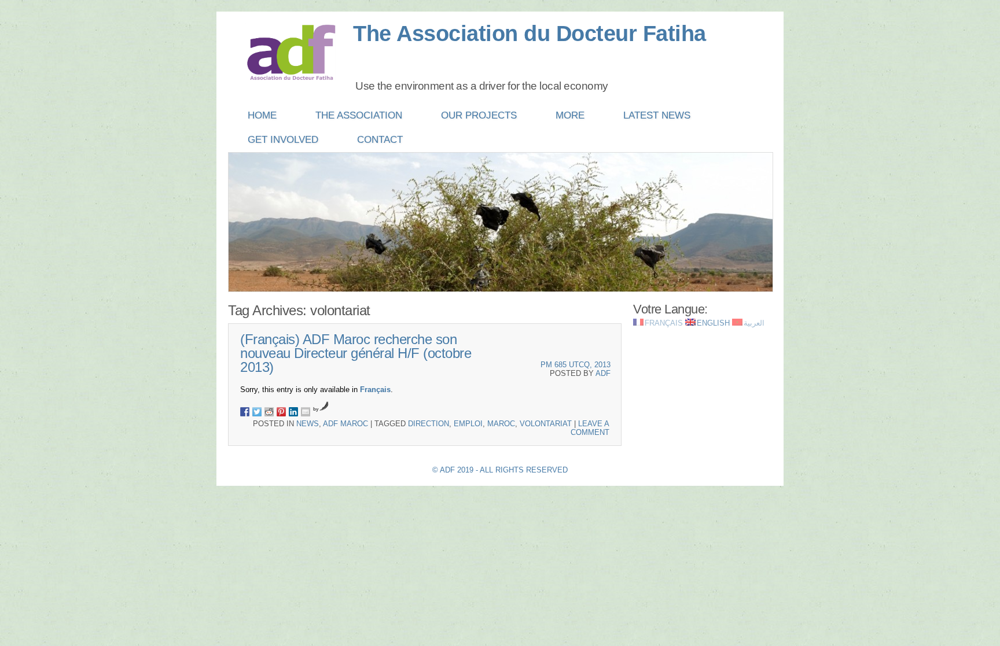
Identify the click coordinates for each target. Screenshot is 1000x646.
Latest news (656, 115)
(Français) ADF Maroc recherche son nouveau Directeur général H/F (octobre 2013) (355, 353)
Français (375, 389)
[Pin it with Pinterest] (281, 411)
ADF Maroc (345, 423)
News (307, 423)
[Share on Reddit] (269, 411)
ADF (603, 373)
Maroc (501, 423)
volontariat (546, 423)
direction (428, 423)
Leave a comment (590, 428)
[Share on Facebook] (244, 411)
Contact (380, 139)
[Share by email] (305, 411)
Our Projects (479, 115)
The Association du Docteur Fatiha (529, 33)
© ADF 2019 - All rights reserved (500, 470)
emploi (468, 423)
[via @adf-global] (257, 411)
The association (358, 115)
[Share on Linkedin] (293, 411)
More (570, 115)
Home (262, 115)
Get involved (283, 139)
